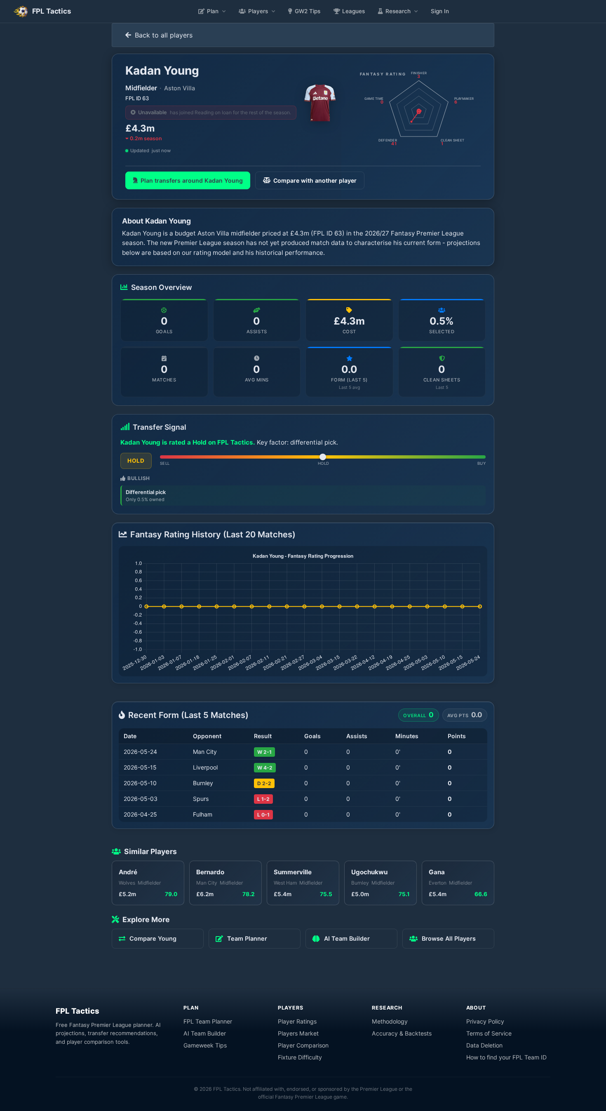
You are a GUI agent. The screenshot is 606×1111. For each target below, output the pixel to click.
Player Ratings (297, 1021)
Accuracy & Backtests (402, 1033)
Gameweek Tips (205, 1045)
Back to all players (163, 35)
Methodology (390, 1021)
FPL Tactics (77, 1010)
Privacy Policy (485, 1021)
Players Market (298, 1033)
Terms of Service (489, 1033)
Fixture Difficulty (300, 1057)
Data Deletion (484, 1045)
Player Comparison (303, 1045)
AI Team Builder (204, 1033)
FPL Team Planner (207, 1021)
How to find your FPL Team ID (506, 1057)
